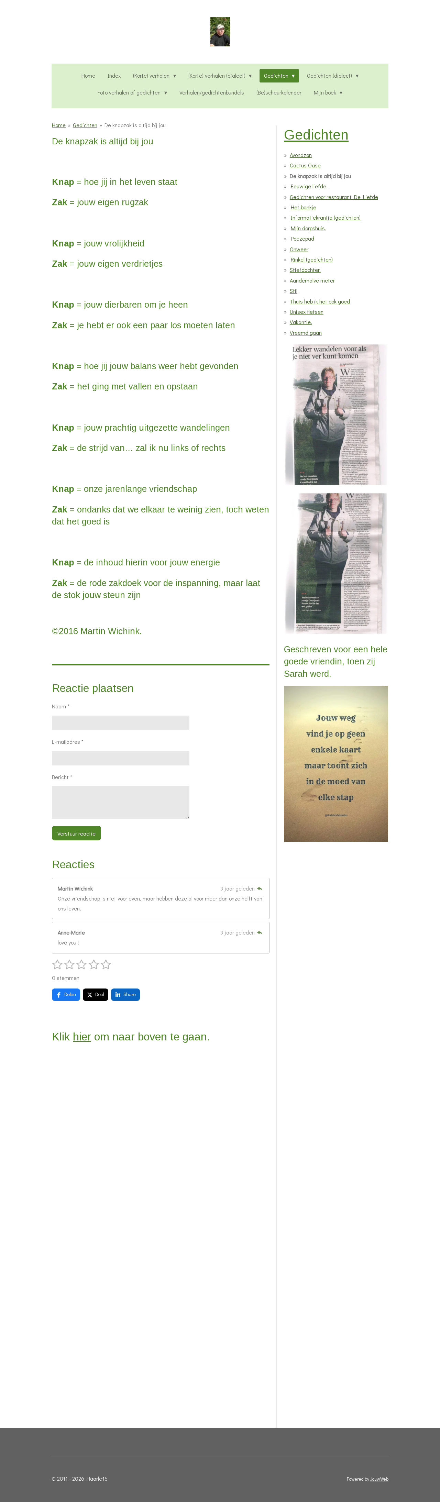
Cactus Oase (305, 165)
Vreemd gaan (306, 332)
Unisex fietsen (306, 311)
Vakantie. (301, 321)
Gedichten (85, 125)
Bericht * (62, 777)
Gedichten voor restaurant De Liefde (334, 196)
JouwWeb (379, 1479)
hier (82, 1036)
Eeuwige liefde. (309, 186)
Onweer (299, 249)
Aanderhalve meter (312, 280)
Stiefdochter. (305, 269)
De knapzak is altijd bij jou (135, 125)
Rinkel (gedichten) (312, 259)
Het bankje (303, 207)
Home (59, 125)
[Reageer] (260, 888)
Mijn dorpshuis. (308, 228)
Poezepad (302, 238)
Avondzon (301, 154)
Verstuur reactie (76, 833)
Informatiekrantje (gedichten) (326, 217)
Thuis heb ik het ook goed (320, 301)
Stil (293, 290)
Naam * (60, 706)
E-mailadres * (68, 741)
